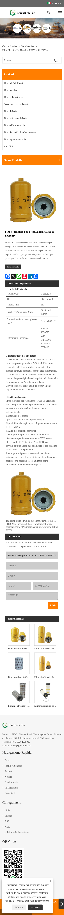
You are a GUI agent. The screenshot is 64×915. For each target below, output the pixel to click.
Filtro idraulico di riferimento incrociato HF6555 (45, 649)
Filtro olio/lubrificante (14, 83)
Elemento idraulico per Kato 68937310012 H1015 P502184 (19, 706)
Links (7, 810)
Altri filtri (8, 146)
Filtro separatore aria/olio (15, 139)
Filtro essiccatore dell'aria (15, 118)
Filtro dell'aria (10, 111)
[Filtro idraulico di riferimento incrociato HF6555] (45, 634)
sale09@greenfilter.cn (20, 745)
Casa (4, 46)
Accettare (35, 907)
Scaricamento (11, 782)
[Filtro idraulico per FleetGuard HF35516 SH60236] (32, 200)
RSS (7, 821)
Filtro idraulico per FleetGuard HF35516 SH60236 (25, 50)
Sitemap (9, 815)
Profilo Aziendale (13, 765)
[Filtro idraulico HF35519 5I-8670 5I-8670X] (19, 634)
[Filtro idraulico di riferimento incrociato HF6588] (45, 663)
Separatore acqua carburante (16, 104)
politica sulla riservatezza (37, 901)
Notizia (8, 776)
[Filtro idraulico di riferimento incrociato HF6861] (19, 663)
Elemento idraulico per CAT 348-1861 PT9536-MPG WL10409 (45, 706)
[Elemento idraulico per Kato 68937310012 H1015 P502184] (19, 692)
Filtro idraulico (27, 46)
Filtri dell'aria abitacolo (14, 125)
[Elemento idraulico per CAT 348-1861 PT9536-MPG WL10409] (45, 692)
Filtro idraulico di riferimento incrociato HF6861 (19, 677)
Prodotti (14, 46)
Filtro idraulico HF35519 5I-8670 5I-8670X (19, 649)
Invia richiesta (13, 267)
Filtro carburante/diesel (14, 97)
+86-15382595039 (21, 742)
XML (7, 826)
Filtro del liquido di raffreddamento (20, 132)
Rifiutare (19, 907)
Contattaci (10, 793)
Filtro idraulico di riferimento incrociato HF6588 (45, 677)
